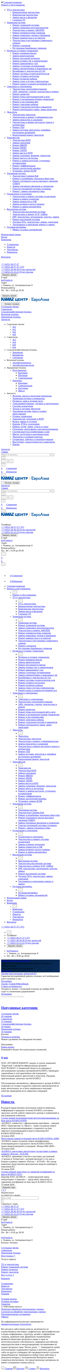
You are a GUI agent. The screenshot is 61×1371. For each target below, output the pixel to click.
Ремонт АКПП (19, 150)
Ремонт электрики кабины (25, 104)
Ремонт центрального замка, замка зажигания (34, 109)
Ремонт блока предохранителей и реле (31, 96)
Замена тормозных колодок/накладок (30, 27)
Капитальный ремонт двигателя (28, 135)
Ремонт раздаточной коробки (26, 168)
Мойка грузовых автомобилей (27, 229)
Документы (12, 249)
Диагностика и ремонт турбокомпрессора (32, 117)
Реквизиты (12, 252)
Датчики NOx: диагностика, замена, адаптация (35, 222)
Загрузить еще (8, 1187)
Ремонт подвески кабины (24, 79)
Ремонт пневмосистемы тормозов (28, 33)
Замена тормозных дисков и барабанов (31, 35)
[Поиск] (3, 554)
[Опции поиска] (3, 457)
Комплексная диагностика (25, 15)
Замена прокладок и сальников (27, 119)
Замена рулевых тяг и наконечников (30, 61)
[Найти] (11, 461)
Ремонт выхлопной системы (26, 219)
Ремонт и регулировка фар (25, 102)
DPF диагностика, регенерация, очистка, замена (35, 217)
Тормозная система (16, 22)
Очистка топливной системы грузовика (31, 189)
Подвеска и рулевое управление (22, 50)
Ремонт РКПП (19, 148)
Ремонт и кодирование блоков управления (33, 99)
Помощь (5, 1294)
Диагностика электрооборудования (29, 89)
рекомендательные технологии (16, 1324)
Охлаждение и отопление (19, 194)
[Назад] (14, 592)
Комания (5, 1278)
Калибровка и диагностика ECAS (28, 71)
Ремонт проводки (21, 94)
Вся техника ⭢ (8, 1256)
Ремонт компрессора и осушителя (28, 38)
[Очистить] (52, 454)
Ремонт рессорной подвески (26, 58)
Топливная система (16, 173)
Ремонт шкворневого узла (25, 63)
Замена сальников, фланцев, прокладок (31, 155)
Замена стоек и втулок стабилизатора (30, 81)
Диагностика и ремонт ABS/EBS (28, 30)
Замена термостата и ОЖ (24, 201)
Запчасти (5, 449)
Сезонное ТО (18, 20)
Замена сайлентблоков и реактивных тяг (32, 68)
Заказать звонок (9, 275)
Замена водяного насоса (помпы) (28, 204)
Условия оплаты (9, 1299)
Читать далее (31, 1347)
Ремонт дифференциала (23, 166)
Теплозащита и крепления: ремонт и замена (33, 224)
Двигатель (12, 112)
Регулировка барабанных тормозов (29, 48)
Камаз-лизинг (7, 1047)
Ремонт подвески (9, 1269)
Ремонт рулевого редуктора (25, 76)
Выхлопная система (17, 209)
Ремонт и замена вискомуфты (26, 206)
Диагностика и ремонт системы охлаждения (33, 196)
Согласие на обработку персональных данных (23, 1311)
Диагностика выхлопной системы (29, 212)
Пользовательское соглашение (15, 1314)
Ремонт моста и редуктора (25, 158)
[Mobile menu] (3, 510)
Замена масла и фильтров (24, 17)
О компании (13, 244)
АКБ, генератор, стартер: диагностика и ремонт (35, 91)
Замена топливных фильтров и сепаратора (32, 186)
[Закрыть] (3, 564)
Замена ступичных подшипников (28, 66)
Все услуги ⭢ (7, 1275)
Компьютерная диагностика (26, 12)
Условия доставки (9, 1301)
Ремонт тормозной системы (25, 25)
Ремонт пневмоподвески (24, 53)
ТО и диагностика (16, 10)
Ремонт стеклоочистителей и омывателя (31, 107)
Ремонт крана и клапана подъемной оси (31, 84)
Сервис (4, 452)
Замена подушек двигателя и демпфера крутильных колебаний (31, 131)
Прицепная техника (10, 1253)
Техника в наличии (10, 1037)
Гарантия (5, 1304)
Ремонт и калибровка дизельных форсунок (33, 178)
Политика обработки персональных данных (22, 1309)
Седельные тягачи (10, 1248)
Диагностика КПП (21, 140)
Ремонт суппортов (21, 45)
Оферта (4, 1317)
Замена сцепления (21, 143)
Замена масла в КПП (22, 153)
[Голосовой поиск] (4, 461)
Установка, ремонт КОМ (24, 171)
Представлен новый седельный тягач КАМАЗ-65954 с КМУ (30, 1138)
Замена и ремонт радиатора (25, 199)
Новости (11, 247)
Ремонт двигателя (9, 1272)
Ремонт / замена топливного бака (28, 191)
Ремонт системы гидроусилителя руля (30, 73)
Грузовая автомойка (17, 227)
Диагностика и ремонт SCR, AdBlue (30, 214)
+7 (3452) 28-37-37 (10, 264)
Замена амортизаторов (23, 56)
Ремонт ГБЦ (18, 127)
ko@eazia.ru (6, 280)
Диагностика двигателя (23, 114)
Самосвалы (6, 1250)
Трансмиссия (13, 137)
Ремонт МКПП (19, 145)
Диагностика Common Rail (25, 176)
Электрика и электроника (19, 86)
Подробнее (6, 971)
